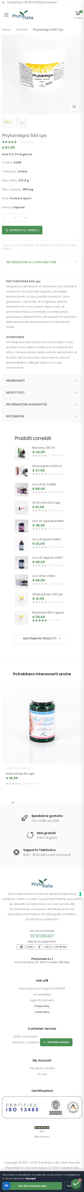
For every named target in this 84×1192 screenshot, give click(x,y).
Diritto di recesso (25, 1036)
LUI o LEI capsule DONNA (47, 521)
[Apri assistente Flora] (76, 1184)
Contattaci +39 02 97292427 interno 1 (32, 2)
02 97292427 (42, 936)
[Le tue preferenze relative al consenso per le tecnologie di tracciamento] (80, 894)
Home (6, 30)
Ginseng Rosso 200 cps (47, 594)
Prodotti (22, 30)
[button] (77, 15)
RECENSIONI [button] (15, 416)
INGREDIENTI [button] (15, 380)
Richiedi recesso (58, 1042)
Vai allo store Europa (32, 1186)
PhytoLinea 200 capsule (48, 613)
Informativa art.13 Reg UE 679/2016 (42, 989)
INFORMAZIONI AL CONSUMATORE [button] (31, 262)
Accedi (42, 1074)
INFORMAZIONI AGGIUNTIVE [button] (26, 404)
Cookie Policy (42, 1012)
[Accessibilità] (6, 1185)
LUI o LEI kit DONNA (44, 484)
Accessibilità (42, 994)
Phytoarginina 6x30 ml (47, 466)
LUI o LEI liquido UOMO (46, 539)
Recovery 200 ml (43, 448)
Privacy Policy (42, 1006)
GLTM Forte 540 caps (46, 503)
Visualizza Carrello (42, 1068)
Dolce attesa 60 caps (20, 774)
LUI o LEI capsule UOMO (47, 558)
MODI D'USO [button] (15, 392)
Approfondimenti (42, 1000)
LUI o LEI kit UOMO (43, 576)
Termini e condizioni (25, 1042)
